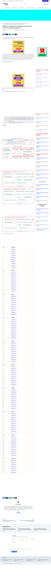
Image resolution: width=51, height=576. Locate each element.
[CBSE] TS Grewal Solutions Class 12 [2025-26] (19, 560)
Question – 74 (13, 419)
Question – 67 (13, 402)
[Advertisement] (25, 15)
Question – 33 (13, 323)
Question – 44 (13, 349)
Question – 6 (13, 259)
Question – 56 (13, 376)
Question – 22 (13, 298)
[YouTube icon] (19, 512)
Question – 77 (13, 425)
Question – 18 (13, 286)
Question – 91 (13, 460)
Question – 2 (13, 251)
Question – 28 (13, 310)
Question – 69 (13, 406)
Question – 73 (13, 417)
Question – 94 (13, 466)
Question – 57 (13, 378)
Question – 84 (13, 442)
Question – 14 (13, 278)
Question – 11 (13, 272)
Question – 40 (13, 337)
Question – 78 (13, 427)
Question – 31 (13, 319)
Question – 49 (13, 359)
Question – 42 (13, 345)
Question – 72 (13, 415)
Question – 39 (13, 335)
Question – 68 (13, 404)
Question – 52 (13, 368)
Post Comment (14, 551)
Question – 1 (13, 249)
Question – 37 (13, 331)
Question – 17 (13, 284)
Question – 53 (13, 370)
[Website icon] (17, 512)
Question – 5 (13, 257)
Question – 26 (13, 306)
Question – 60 (13, 384)
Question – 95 (13, 468)
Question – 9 (13, 265)
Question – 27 (13, 308)
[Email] (15, 34)
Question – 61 (13, 389)
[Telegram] (10, 34)
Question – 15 (13, 280)
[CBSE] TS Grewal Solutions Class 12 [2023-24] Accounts (8, 560)
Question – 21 (13, 296)
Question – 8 (13, 263)
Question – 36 (13, 329)
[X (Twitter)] (7, 34)
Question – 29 (13, 312)
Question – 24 (13, 302)
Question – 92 (13, 462)
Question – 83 (13, 440)
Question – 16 (13, 282)
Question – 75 (13, 421)
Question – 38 (13, 333)
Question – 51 (13, 366)
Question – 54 (13, 372)
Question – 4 (13, 255)
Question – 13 (13, 276)
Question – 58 (13, 380)
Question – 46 (13, 353)
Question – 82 (13, 438)
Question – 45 (13, 351)
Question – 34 (13, 325)
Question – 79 (13, 429)
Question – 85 (13, 444)
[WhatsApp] (12, 34)
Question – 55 (13, 374)
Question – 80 (13, 431)
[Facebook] (4, 34)
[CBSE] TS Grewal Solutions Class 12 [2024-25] (43, 560)
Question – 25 (13, 304)
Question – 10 (13, 267)
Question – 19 (13, 288)
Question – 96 (13, 470)
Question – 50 (13, 361)
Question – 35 (13, 327)
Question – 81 (13, 436)
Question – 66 (13, 400)
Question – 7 (13, 261)
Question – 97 (13, 472)
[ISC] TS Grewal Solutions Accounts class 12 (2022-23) (31, 560)
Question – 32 (13, 321)
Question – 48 (13, 357)
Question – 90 (13, 455)
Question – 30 (13, 314)
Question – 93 (13, 464)
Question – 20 (13, 290)
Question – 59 (13, 382)
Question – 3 (13, 253)
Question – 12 (13, 274)
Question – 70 (13, 408)
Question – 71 (13, 413)
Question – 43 (13, 347)
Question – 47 (13, 355)
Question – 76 (13, 423)
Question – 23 (13, 300)
